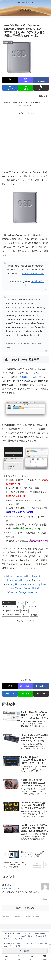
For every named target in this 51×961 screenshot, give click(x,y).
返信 (45, 899)
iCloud (31, 603)
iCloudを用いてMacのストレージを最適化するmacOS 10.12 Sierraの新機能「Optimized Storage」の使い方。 (26, 588)
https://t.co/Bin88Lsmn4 (33, 273)
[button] (41, 88)
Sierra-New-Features (13, 615)
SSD (26, 615)
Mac (20, 607)
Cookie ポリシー (16, 946)
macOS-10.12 (31, 607)
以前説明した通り (28, 377)
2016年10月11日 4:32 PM (12, 888)
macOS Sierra (10, 603)
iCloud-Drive (9, 607)
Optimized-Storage (12, 611)
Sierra (25, 611)
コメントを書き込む (25, 908)
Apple (22, 603)
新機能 (35, 615)
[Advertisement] (25, 141)
